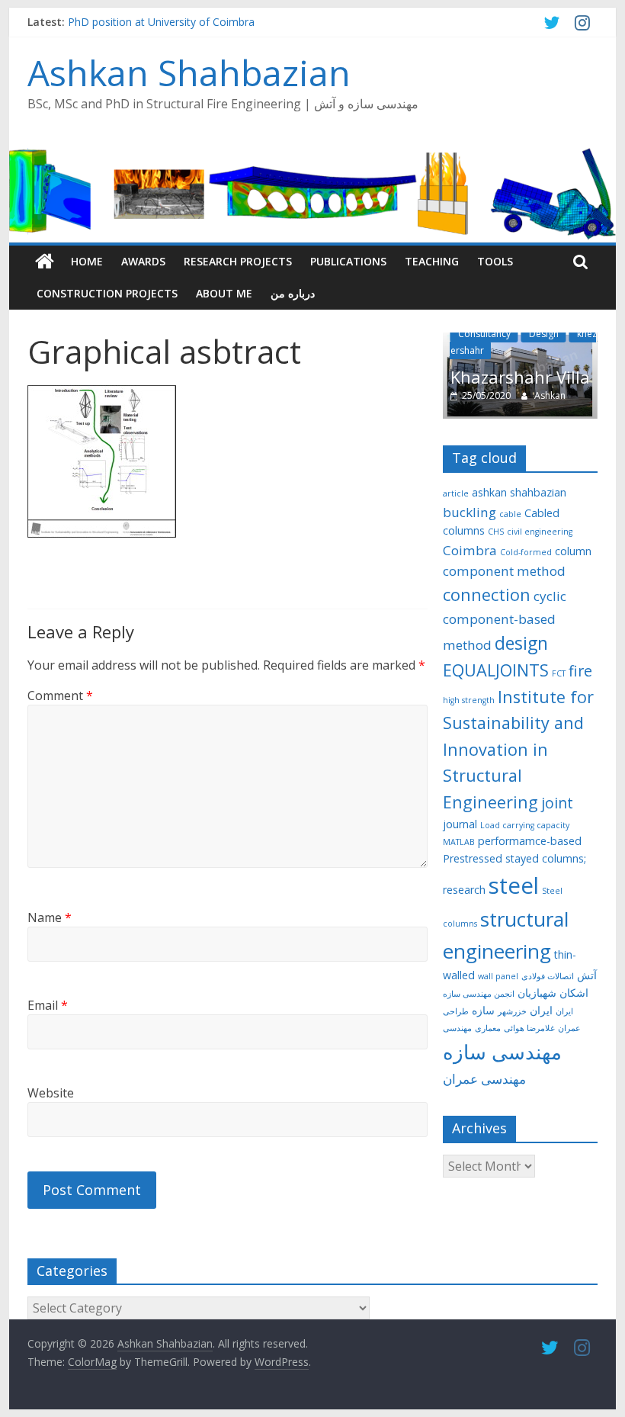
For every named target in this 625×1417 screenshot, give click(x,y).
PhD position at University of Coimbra (161, 21)
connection (486, 594)
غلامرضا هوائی (529, 1028)
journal (460, 824)
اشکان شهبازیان (553, 992)
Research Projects (238, 261)
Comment (60, 695)
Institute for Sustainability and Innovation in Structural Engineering (518, 749)
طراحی (456, 1011)
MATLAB (459, 842)
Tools (495, 261)
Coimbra (470, 550)
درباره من (293, 293)
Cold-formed (526, 552)
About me (224, 293)
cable (510, 514)
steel (514, 885)
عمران (569, 1028)
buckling (469, 512)
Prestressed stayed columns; (514, 858)
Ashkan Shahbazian (189, 72)
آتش (587, 975)
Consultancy (484, 333)
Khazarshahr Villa (520, 376)
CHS (496, 531)
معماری (488, 1028)
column (573, 551)
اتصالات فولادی (547, 976)
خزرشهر (512, 1011)
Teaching (432, 261)
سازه (483, 1010)
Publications (348, 261)
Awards (143, 261)
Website (50, 1092)
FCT (559, 673)
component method (504, 571)
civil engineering (539, 531)
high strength (469, 700)
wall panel (498, 976)
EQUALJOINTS (496, 670)
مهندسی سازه (502, 1051)
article (456, 493)
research (464, 889)
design (521, 643)
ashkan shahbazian (519, 492)
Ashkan (550, 395)
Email (47, 1005)
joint (557, 802)
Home (87, 261)
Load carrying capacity (524, 825)
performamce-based (530, 841)
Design (544, 333)
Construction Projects (107, 293)
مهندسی (457, 1028)
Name (49, 917)
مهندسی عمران (484, 1079)
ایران (541, 1010)
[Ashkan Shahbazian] (44, 262)
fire (580, 670)
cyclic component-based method (504, 620)
